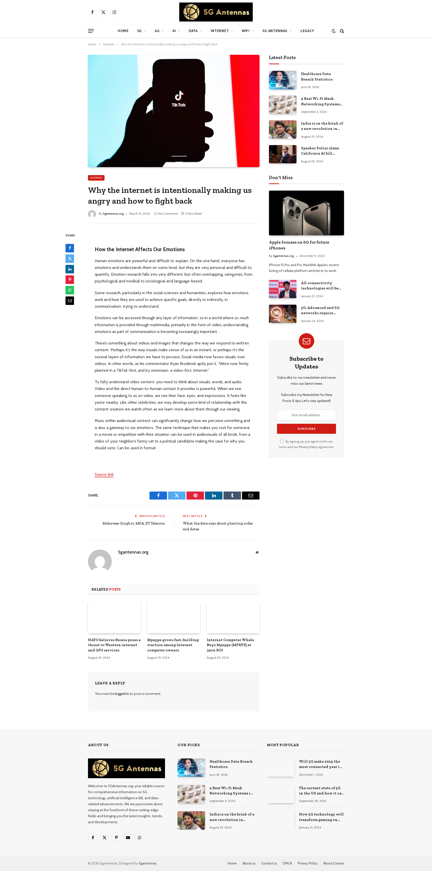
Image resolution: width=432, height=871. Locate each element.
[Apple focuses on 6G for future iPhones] (306, 213)
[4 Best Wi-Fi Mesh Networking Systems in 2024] (282, 105)
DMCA (287, 863)
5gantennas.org (113, 213)
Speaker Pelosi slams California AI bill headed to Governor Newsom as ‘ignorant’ (320, 151)
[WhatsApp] (70, 290)
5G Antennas (275, 31)
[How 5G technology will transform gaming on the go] (280, 820)
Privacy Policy (308, 447)
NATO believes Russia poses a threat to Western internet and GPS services (114, 645)
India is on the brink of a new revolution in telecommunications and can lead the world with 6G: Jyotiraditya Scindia (322, 126)
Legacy (307, 31)
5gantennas (147, 863)
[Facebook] (70, 248)
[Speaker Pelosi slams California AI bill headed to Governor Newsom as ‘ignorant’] (282, 154)
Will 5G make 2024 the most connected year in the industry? (320, 764)
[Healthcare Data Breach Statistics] (282, 80)
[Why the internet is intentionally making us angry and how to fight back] (174, 111)
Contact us (269, 863)
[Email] (70, 300)
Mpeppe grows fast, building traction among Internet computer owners (173, 645)
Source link (104, 474)
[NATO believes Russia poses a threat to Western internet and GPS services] (114, 617)
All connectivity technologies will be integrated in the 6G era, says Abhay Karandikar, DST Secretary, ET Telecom (320, 286)
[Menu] (91, 31)
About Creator (333, 863)
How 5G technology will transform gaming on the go (321, 817)
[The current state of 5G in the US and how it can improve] (280, 794)
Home (123, 31)
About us (249, 863)
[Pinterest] (70, 279)
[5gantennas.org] (215, 12)
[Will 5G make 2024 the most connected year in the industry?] (280, 767)
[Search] (341, 31)
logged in (122, 693)
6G (157, 31)
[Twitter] (70, 258)
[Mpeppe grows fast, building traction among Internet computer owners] (173, 617)
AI (174, 31)
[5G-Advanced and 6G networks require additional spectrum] (282, 314)
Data (193, 31)
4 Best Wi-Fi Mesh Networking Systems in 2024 (320, 101)
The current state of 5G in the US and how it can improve (321, 791)
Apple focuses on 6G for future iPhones (299, 245)
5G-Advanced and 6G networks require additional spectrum (320, 310)
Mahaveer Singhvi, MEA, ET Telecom (133, 523)
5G (139, 31)
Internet (220, 31)
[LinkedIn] (70, 269)
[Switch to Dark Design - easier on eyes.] (333, 31)
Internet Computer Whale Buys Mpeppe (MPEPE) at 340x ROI (230, 645)
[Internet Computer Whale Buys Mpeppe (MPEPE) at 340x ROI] (233, 617)
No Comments (168, 213)
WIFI (246, 31)
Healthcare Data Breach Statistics (316, 76)
